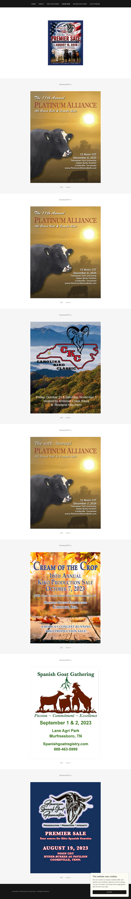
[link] (65, 84)
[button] (68, 187)
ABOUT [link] (41, 4)
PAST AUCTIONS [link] (53, 4)
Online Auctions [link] (80, 4)
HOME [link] (33, 4)
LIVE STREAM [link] (95, 4)
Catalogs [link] (66, 4)
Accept (109, 892)
